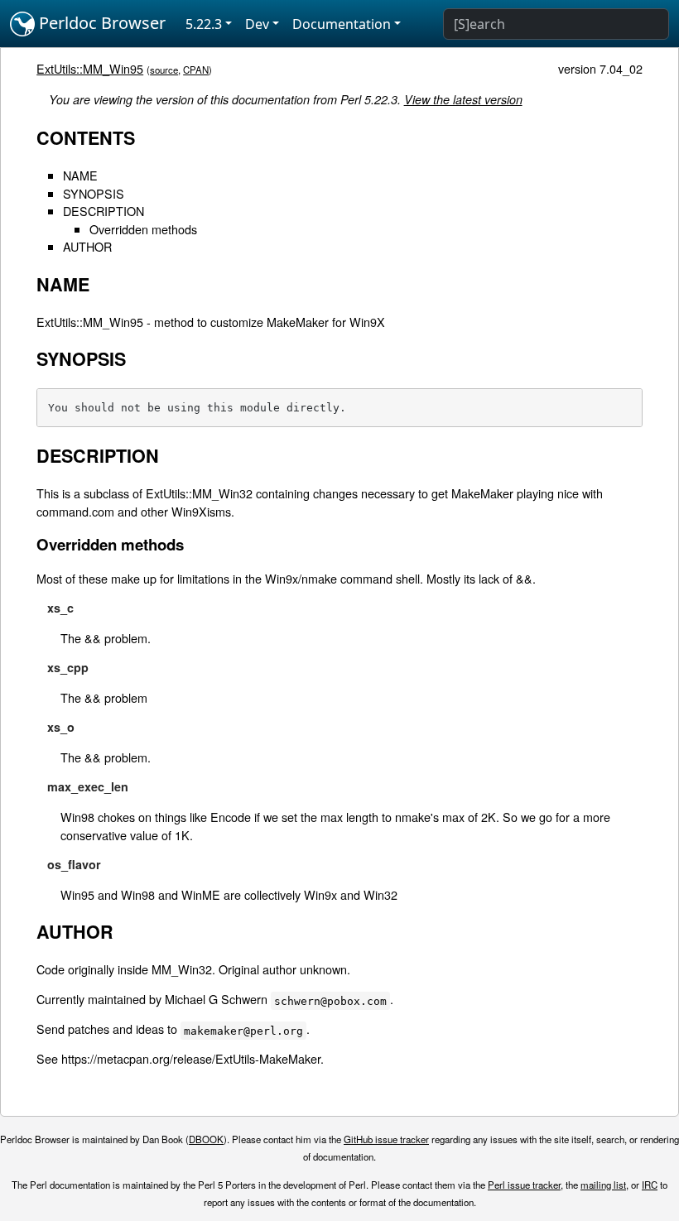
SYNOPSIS (93, 193)
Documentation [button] (341, 24)
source (164, 69)
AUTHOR (87, 246)
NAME (80, 175)
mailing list (603, 1184)
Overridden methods (143, 229)
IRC (649, 1184)
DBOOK (206, 1139)
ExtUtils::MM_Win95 (89, 68)
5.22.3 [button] (203, 24)
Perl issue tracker (524, 1184)
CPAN (196, 69)
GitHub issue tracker (386, 1139)
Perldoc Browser (100, 23)
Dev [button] (257, 24)
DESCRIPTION (103, 210)
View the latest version (463, 99)
